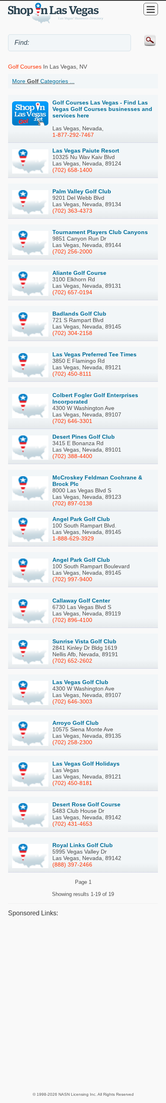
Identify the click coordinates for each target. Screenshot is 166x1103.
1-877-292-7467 (73, 135)
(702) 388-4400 (72, 456)
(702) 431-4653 (72, 823)
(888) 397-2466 (72, 864)
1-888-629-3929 (73, 538)
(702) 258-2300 (72, 742)
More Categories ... (43, 81)
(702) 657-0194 (72, 292)
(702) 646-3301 (72, 421)
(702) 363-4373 (72, 210)
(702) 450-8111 (71, 373)
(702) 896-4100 (72, 620)
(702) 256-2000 (72, 251)
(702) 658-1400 (72, 170)
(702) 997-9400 (72, 579)
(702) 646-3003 (72, 701)
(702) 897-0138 (72, 503)
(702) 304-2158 (72, 333)
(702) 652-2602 (72, 660)
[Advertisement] (83, 1004)
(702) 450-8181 (72, 783)
